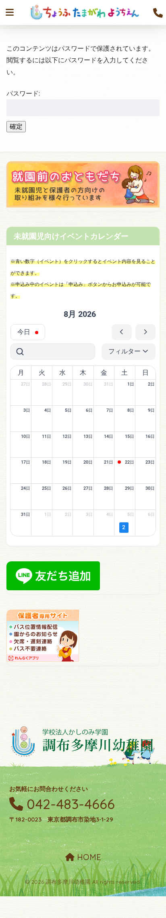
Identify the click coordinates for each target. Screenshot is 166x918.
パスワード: (23, 93)
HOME (88, 857)
